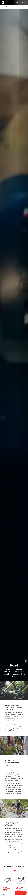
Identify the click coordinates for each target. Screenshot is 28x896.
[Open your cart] (22, 2)
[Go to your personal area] (20, 2)
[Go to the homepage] (4, 4)
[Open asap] (20, 893)
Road (7, 6)
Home (2, 6)
